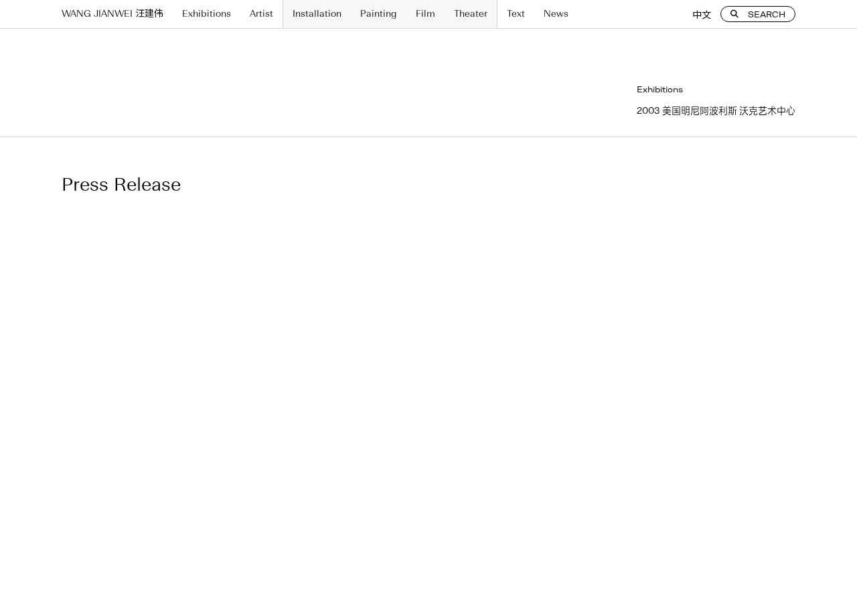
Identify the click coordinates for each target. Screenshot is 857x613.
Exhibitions (206, 14)
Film (425, 14)
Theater (470, 14)
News (556, 14)
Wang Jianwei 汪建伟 (112, 14)
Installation (317, 14)
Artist (261, 14)
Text (516, 14)
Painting (378, 14)
